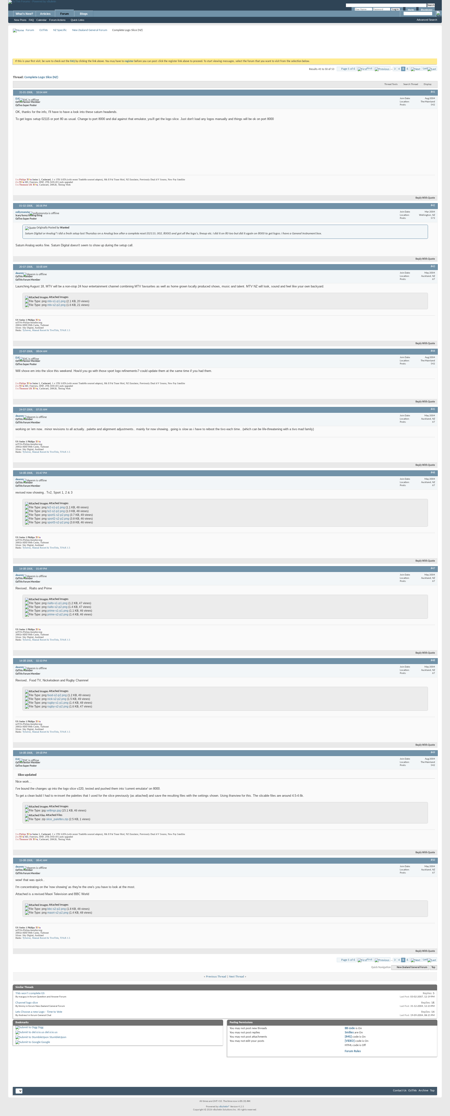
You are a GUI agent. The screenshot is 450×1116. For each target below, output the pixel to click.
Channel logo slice (26, 1002)
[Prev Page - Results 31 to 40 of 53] (382, 68)
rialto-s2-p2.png (57, 607)
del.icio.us (51, 1032)
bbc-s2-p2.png (56, 909)
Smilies (349, 1032)
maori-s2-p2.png (57, 912)
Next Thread (236, 976)
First (369, 68)
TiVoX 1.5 (65, 330)
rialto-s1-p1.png (57, 603)
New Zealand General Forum (89, 30)
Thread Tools (391, 84)
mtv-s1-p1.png (56, 301)
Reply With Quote (425, 198)
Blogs (84, 13)
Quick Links (77, 20)
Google (45, 1042)
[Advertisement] (225, 43)
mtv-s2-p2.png (56, 305)
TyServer (26, 330)
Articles (45, 13)
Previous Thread (216, 976)
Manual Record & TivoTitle (45, 330)
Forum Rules (353, 1051)
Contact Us (399, 1090)
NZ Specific (60, 30)
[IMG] (348, 1036)
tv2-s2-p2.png (56, 511)
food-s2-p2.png (57, 695)
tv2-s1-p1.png (56, 507)
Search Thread (410, 84)
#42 (433, 205)
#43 (433, 266)
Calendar (41, 20)
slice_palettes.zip (57, 819)
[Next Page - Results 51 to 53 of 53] (415, 68)
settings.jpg (53, 810)
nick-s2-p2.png (56, 699)
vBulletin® (224, 1106)
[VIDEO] (350, 1041)
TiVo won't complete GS (30, 993)
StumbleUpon (57, 1037)
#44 (433, 351)
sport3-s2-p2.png (58, 522)
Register (426, 10)
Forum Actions (57, 20)
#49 (433, 752)
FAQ (31, 20)
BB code (350, 1028)
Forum (64, 13)
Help (411, 10)
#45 (433, 409)
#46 (433, 472)
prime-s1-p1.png (57, 610)
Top (433, 967)
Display (427, 84)
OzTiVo (43, 30)
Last (425, 68)
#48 (433, 660)
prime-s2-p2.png (57, 614)
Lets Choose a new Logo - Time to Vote (38, 1011)
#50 (433, 860)
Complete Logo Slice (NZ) (41, 77)
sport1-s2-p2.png (58, 515)
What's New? (24, 13)
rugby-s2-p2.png (57, 706)
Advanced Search (427, 19)
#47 (433, 568)
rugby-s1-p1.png (57, 702)
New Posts (20, 20)
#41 (433, 92)
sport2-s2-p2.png (58, 518)
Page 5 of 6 (348, 68)
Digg (40, 1027)
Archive (423, 1090)
